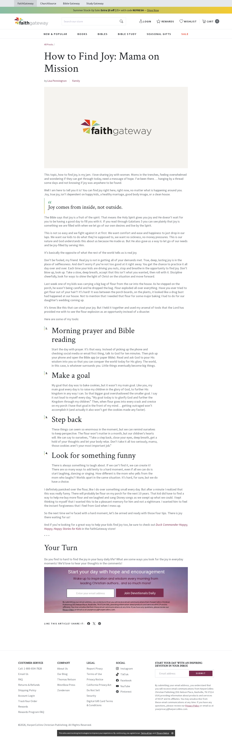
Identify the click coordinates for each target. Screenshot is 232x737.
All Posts (48, 44)
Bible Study (127, 34)
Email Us (23, 674)
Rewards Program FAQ (31, 712)
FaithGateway (25, 3)
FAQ (20, 679)
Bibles (103, 34)
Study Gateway (94, 3)
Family (76, 80)
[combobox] (94, 21)
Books (82, 34)
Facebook (125, 680)
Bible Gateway (71, 3)
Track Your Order (27, 701)
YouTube (125, 686)
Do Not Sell (93, 690)
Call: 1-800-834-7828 (30, 668)
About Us (62, 668)
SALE (185, 34)
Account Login (26, 695)
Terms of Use (94, 674)
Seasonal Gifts (159, 34)
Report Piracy (95, 668)
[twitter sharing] (94, 623)
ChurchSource (48, 3)
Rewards (23, 706)
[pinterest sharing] (99, 623)
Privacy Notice (95, 679)
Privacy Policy (192, 705)
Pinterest (126, 691)
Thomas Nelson (66, 679)
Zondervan (63, 690)
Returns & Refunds (29, 684)
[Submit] (121, 21)
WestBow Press (66, 684)
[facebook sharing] (88, 623)
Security (91, 695)
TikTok (124, 674)
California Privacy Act (99, 684)
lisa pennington (57, 80)
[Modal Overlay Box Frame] (116, 590)
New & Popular (55, 34)
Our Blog (62, 674)
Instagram (126, 668)
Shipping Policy (27, 690)
